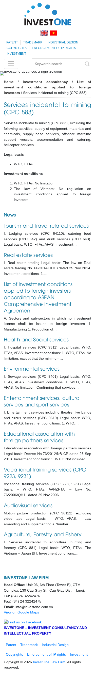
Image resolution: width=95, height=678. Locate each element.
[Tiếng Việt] (53, 33)
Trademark (32, 42)
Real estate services (28, 254)
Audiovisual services (28, 504)
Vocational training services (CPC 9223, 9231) (45, 472)
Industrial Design (63, 42)
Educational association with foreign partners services (39, 436)
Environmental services (32, 368)
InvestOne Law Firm (49, 662)
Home (9, 82)
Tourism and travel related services (46, 225)
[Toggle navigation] (11, 64)
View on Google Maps (21, 612)
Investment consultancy (45, 82)
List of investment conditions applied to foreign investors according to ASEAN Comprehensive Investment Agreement (38, 296)
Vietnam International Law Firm (47, 14)
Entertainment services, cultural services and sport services (42, 400)
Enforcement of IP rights (54, 48)
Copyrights (17, 48)
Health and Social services (36, 339)
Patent (12, 42)
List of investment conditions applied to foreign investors (47, 87)
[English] (44, 33)
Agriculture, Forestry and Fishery (43, 533)
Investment (16, 53)
